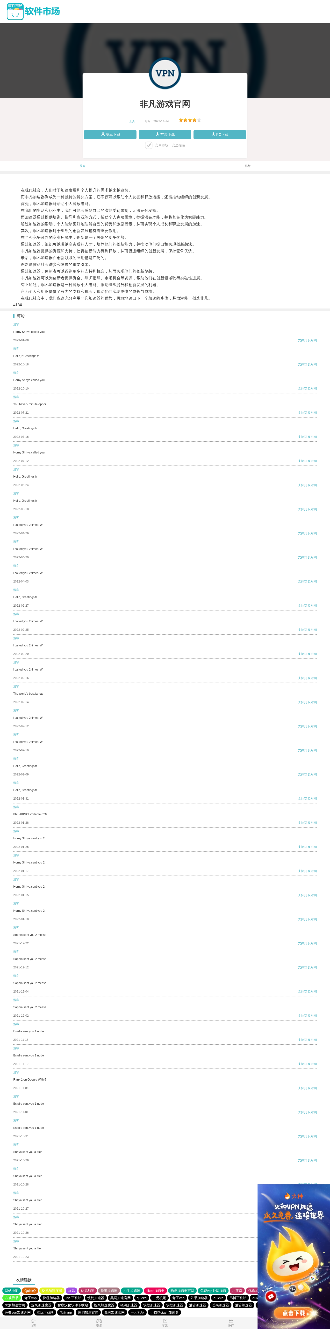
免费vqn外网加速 (213, 1291)
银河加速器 (128, 1305)
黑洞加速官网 (120, 1298)
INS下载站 (73, 1298)
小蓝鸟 (237, 1291)
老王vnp (30, 1298)
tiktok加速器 (155, 1291)
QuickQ (30, 1291)
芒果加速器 (199, 1298)
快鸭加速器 (95, 1298)
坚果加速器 (108, 1291)
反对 (311, 340)
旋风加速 (87, 1291)
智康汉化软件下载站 (72, 1305)
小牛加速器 (131, 1291)
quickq (142, 1298)
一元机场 (159, 1298)
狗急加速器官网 (182, 1291)
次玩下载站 (45, 1312)
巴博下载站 (238, 1298)
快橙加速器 (51, 1298)
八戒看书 (11, 1298)
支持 (301, 340)
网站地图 (11, 1291)
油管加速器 (197, 1305)
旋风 (71, 1291)
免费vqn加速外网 (18, 1312)
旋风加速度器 (52, 1291)
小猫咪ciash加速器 (164, 1312)
